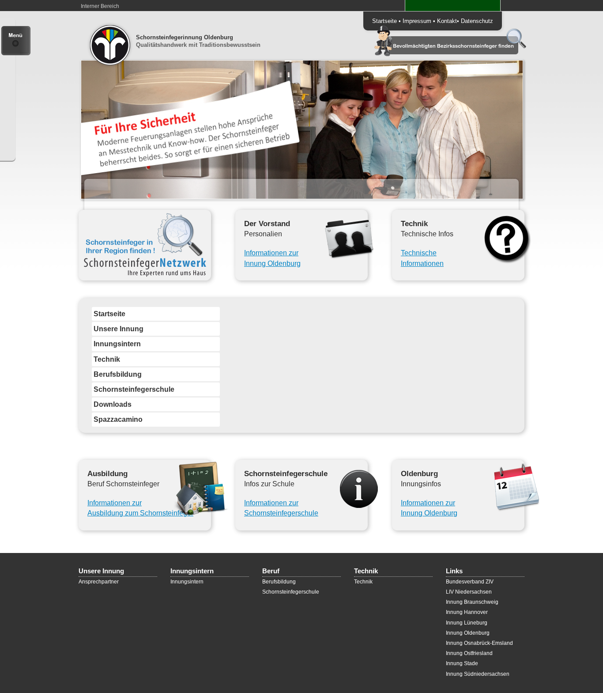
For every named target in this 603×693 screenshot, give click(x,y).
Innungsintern (117, 344)
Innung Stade (462, 663)
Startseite (384, 21)
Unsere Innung (118, 329)
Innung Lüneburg (466, 623)
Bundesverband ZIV (470, 582)
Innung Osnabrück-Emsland (479, 643)
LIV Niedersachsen (469, 592)
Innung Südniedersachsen (477, 674)
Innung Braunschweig (472, 602)
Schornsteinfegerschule (134, 389)
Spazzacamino (118, 419)
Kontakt (447, 21)
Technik (107, 359)
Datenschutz (477, 21)
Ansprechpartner (99, 582)
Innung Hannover (467, 612)
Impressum (417, 21)
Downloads (113, 404)
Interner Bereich (100, 6)
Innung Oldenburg (468, 633)
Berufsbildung (118, 374)
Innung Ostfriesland (469, 653)
